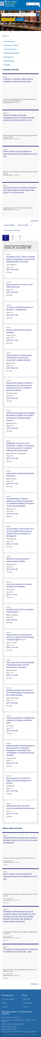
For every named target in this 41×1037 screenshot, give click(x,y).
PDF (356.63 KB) (13, 398)
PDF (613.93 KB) (13, 514)
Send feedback (27, 1003)
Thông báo (7, 65)
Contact (5, 1007)
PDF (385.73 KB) (13, 569)
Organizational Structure (11, 53)
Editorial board (8, 57)
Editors (5, 1003)
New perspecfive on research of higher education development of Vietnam (18, 780)
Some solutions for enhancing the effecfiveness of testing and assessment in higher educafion (19, 357)
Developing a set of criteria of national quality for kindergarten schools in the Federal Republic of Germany (20, 259)
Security (25, 1007)
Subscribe (20, 19)
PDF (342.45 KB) (13, 731)
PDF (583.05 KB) (13, 703)
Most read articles (8, 26)
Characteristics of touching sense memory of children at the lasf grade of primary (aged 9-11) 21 (20, 637)
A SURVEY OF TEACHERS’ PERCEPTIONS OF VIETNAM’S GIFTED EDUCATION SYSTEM (18, 80)
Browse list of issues (19, 23)
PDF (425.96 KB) (13, 292)
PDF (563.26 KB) (13, 428)
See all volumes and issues (12, 230)
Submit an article (8, 19)
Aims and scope (9, 41)
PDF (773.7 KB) (12, 594)
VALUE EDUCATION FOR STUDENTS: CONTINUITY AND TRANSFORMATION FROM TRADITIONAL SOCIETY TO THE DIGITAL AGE (20, 190)
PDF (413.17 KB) (13, 484)
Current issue (7, 23)
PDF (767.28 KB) (13, 544)
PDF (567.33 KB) (13, 791)
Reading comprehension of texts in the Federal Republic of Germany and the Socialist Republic (20, 692)
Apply (38, 14)
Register (14, 1)
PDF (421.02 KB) (13, 458)
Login (8, 1)
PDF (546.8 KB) (12, 620)
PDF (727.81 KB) (13, 647)
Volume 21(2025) (22, 225)
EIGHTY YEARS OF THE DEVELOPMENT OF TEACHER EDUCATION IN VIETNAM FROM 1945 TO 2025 (20, 154)
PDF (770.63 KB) (13, 675)
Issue (5, 237)
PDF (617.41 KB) (13, 814)
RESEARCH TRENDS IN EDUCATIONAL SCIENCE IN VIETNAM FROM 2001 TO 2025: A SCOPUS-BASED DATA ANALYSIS (20, 840)
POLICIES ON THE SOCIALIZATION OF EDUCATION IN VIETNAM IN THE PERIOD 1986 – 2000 (20, 951)
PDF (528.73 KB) (13, 763)
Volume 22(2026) (9, 225)
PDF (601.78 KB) (13, 340)
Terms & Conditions (8, 999)
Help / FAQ (26, 999)
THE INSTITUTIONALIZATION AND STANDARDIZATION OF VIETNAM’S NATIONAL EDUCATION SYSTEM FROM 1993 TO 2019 (19, 117)
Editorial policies (9, 61)
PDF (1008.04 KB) (13, 269)
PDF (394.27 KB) (13, 315)
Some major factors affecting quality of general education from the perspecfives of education (20, 664)
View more (34, 221)
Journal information (10, 49)
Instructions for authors (11, 45)
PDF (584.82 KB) (13, 368)
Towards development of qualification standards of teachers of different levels (20, 720)
